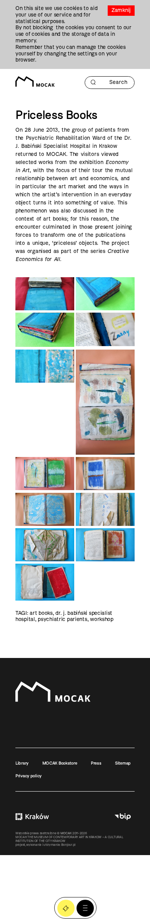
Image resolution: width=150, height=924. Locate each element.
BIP (123, 817)
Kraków (32, 817)
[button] (85, 908)
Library (21, 763)
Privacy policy (28, 775)
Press (96, 763)
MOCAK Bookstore (59, 763)
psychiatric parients (62, 619)
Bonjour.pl (68, 845)
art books (41, 613)
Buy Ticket (66, 908)
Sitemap (123, 763)
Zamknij (121, 10)
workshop (101, 619)
